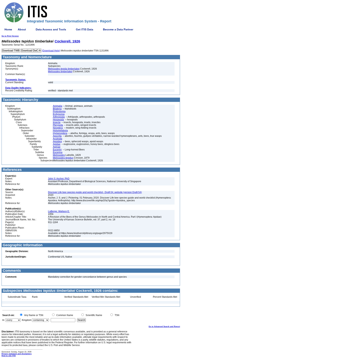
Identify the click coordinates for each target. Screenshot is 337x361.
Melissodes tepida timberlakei (64, 68)
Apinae (56, 147)
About (22, 29)
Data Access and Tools (51, 29)
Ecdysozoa (59, 114)
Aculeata (57, 138)
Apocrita (57, 136)
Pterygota (58, 125)
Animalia (57, 106)
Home (8, 29)
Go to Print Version (10, 36)
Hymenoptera (60, 133)
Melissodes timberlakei (60, 71)
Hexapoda (58, 119)
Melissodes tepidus (63, 157)
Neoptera (58, 127)
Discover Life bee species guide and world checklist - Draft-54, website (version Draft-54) (95, 192)
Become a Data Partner (118, 29)
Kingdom (26, 320)
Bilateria (57, 108)
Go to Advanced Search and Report (164, 326)
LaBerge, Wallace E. (59, 211)
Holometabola (60, 130)
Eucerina (57, 152)
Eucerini (57, 149)
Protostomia (59, 111)
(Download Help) (51, 50)
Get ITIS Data (84, 29)
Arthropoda (59, 117)
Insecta (56, 122)
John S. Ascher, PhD (58, 178)
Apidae (56, 144)
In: (3, 320)
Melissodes (59, 155)
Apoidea (57, 141)
